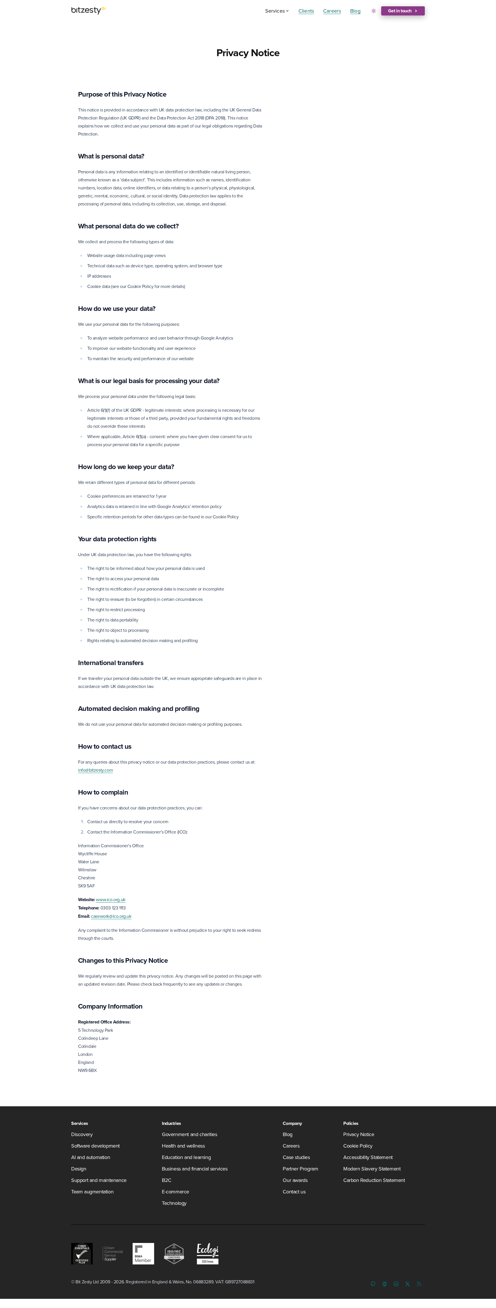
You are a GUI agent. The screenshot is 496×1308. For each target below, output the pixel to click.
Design (78, 1168)
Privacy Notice (358, 1134)
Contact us (294, 1191)
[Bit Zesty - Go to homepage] (88, 11)
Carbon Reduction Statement (374, 1180)
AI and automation (90, 1157)
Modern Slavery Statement (371, 1168)
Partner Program (300, 1168)
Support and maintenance (99, 1180)
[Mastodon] (384, 1284)
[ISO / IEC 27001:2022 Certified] (174, 1253)
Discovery (81, 1134)
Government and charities (189, 1134)
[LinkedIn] (396, 1284)
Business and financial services (195, 1168)
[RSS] (419, 1284)
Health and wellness (183, 1145)
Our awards (295, 1180)
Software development (95, 1145)
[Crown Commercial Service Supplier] (112, 1253)
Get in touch (400, 10)
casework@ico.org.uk (111, 916)
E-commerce (175, 1191)
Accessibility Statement (368, 1157)
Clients (306, 10)
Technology (174, 1203)
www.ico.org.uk (110, 899)
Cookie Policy (358, 1145)
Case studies (296, 1157)
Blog (355, 10)
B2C (166, 1180)
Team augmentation (92, 1191)
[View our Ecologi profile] (206, 1253)
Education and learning (186, 1157)
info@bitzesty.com (95, 770)
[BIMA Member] (143, 1253)
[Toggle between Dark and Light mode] (374, 11)
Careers (332, 10)
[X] (407, 1284)
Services (275, 10)
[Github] (373, 1284)
